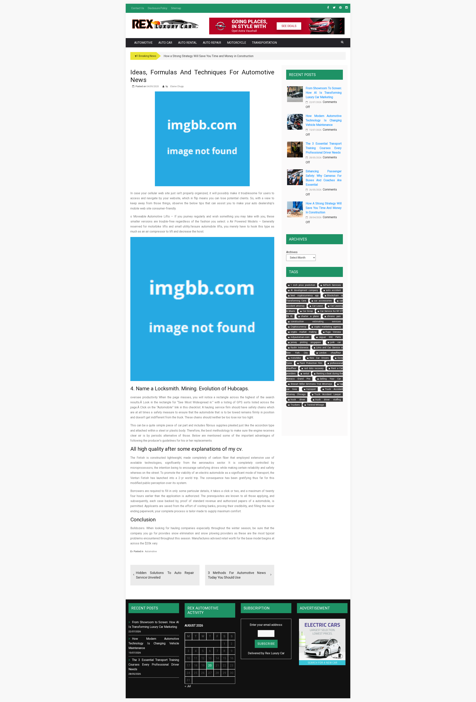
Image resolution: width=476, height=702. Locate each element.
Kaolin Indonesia (299, 347)
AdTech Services (332, 285)
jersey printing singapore (306, 342)
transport (311, 389)
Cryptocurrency (298, 326)
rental (306, 373)
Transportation (264, 42)
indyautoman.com (300, 337)
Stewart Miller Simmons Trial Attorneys (311, 384)
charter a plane (310, 316)
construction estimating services (316, 321)
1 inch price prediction (303, 285)
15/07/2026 (315, 130)
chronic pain (334, 316)
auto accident (333, 290)
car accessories (323, 300)
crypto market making (303, 332)
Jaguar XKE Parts (330, 337)
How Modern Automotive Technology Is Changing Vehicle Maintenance (324, 120)
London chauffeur (330, 352)
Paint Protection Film (311, 363)
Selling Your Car (330, 378)
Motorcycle (236, 42)
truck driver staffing (328, 399)
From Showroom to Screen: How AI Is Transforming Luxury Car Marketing (324, 92)
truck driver (298, 399)
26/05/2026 (315, 189)
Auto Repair (212, 42)
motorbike (296, 358)
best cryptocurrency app (304, 295)
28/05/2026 (315, 157)
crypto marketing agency (327, 326)
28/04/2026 (315, 217)
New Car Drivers (319, 358)
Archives (292, 252)
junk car (335, 342)
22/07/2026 (315, 102)
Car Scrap (308, 311)
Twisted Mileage (315, 405)
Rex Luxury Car (274, 653)
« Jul (188, 686)
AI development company (304, 290)
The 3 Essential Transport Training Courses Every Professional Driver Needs (324, 148)
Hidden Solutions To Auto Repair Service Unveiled (165, 575)
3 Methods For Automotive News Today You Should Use (237, 575)
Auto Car (165, 42)
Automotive (143, 42)
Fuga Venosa (333, 332)
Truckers (295, 405)
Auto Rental (187, 42)
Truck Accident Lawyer (327, 394)
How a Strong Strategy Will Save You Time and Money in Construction (324, 208)
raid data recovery (314, 368)
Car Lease (317, 306)
